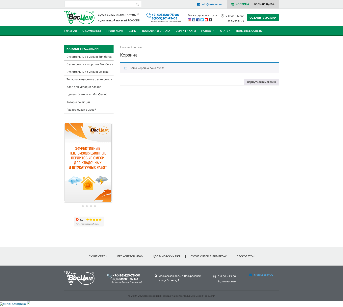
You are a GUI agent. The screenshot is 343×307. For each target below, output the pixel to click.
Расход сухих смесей (81, 109)
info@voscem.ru (212, 4)
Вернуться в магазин (261, 81)
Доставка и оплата (156, 30)
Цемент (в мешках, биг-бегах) (86, 94)
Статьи (225, 30)
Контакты (71, 40)
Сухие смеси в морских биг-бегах (89, 64)
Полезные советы (249, 30)
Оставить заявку (263, 17)
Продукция (114, 30)
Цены (132, 30)
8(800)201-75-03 (164, 18)
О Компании (91, 30)
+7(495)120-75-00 (165, 14)
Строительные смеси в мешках (87, 71)
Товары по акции (78, 102)
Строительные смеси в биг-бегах (89, 56)
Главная (70, 30)
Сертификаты (186, 30)
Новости (208, 30)
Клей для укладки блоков (83, 86)
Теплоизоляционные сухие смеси (89, 79)
